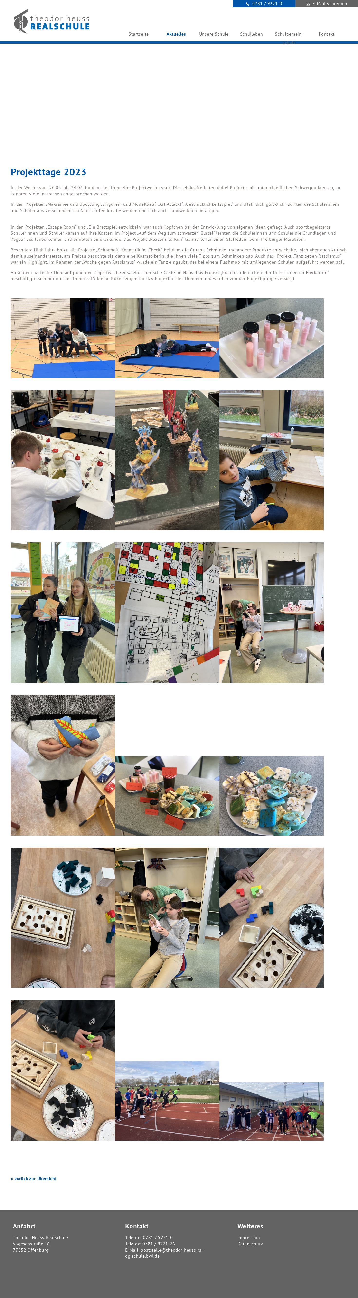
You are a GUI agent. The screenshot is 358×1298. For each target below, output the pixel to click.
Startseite (139, 34)
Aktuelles (176, 34)
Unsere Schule (214, 34)
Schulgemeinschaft (289, 37)
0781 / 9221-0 (158, 1237)
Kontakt (327, 34)
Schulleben (251, 34)
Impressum (248, 1237)
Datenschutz (250, 1243)
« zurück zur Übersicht (34, 1178)
